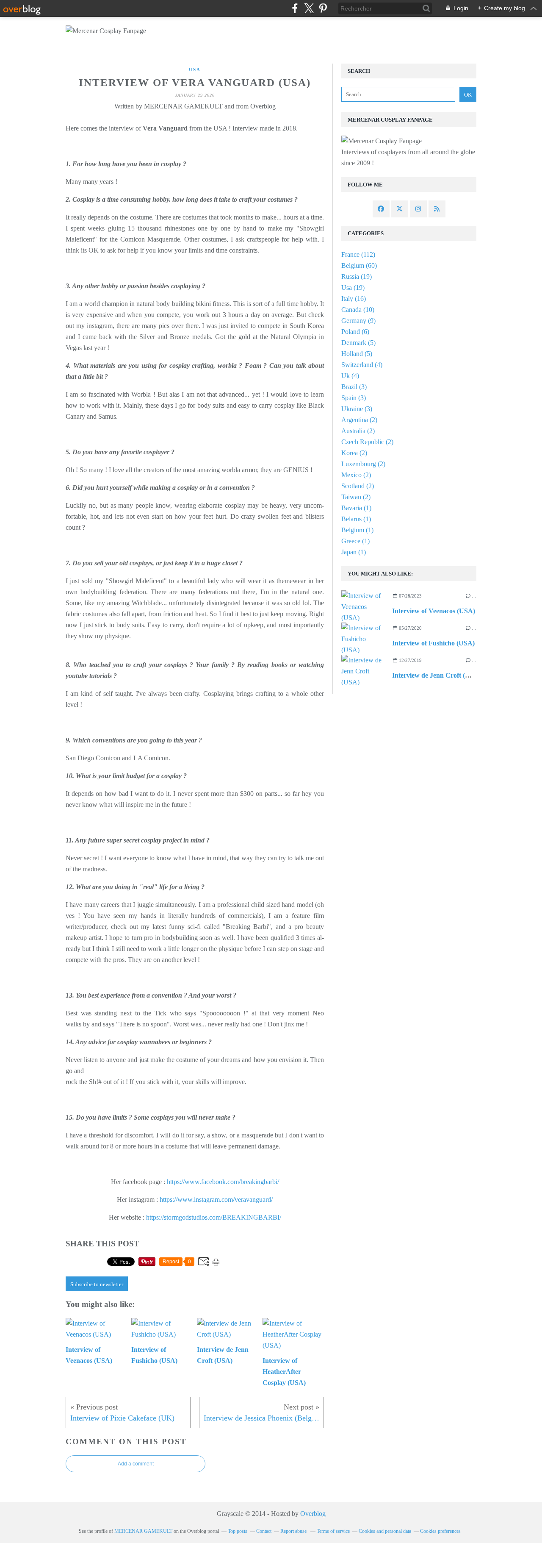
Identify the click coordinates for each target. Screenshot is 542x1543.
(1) (356, 508)
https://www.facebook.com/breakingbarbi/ (223, 1181)
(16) (353, 298)
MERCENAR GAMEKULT (143, 1531)
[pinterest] (323, 8)
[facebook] (295, 8)
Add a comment (136, 1464)
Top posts (237, 1531)
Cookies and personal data (385, 1531)
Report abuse (294, 1531)
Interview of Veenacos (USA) (433, 610)
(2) (359, 419)
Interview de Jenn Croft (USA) (436, 675)
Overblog (313, 1513)
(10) (357, 309)
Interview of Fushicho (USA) (433, 643)
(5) (358, 342)
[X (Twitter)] (309, 8)
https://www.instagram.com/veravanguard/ (216, 1199)
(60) (359, 265)
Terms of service (333, 1531)
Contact (263, 1531)
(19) (356, 276)
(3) (354, 386)
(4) (361, 364)
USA (195, 69)
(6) (355, 331)
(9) (358, 320)
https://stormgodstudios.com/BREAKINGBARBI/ (213, 1217)
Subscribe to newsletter (96, 1284)
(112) (358, 254)
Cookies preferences (440, 1531)
